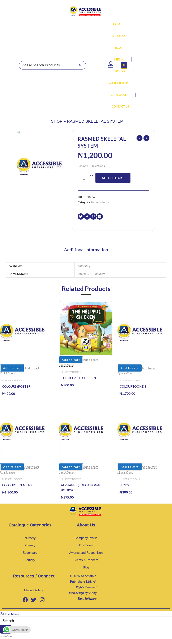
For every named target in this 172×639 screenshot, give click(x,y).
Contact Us (120, 106)
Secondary (30, 552)
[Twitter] (34, 599)
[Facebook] (25, 599)
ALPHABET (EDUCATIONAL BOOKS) (81, 487)
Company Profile (85, 538)
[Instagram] (42, 599)
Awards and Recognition (86, 552)
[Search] (80, 65)
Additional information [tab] (86, 249)
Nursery (30, 538)
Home (117, 24)
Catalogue (119, 94)
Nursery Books (100, 202)
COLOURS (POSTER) (16, 386)
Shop (57, 121)
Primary (30, 545)
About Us (119, 36)
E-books (119, 71)
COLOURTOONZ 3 (133, 386)
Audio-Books (119, 83)
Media (118, 59)
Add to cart (113, 178)
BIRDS (124, 485)
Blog (118, 47)
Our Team (86, 545)
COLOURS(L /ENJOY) (17, 485)
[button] (19, 132)
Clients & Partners (85, 560)
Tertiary (30, 560)
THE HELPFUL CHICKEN (78, 378)
